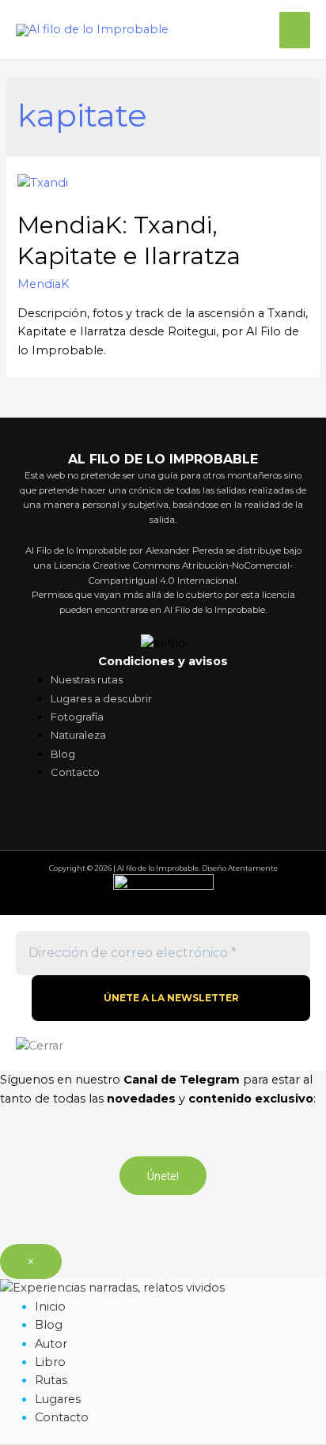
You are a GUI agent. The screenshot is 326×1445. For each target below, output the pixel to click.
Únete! (163, 1175)
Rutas (51, 1380)
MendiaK (43, 284)
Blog (49, 1325)
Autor (51, 1344)
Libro (50, 1362)
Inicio (50, 1306)
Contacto (62, 1417)
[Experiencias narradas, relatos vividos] (112, 1287)
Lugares (58, 1399)
